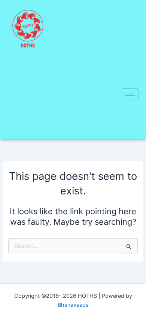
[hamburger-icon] (130, 93)
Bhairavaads (73, 305)
